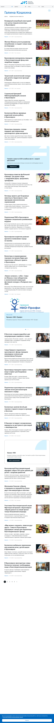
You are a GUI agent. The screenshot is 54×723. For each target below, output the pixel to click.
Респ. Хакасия (17, 52)
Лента (6, 16)
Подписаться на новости (16, 16)
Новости (6, 36)
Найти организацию (14, 460)
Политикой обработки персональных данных (13, 717)
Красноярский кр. (18, 36)
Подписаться (13, 166)
